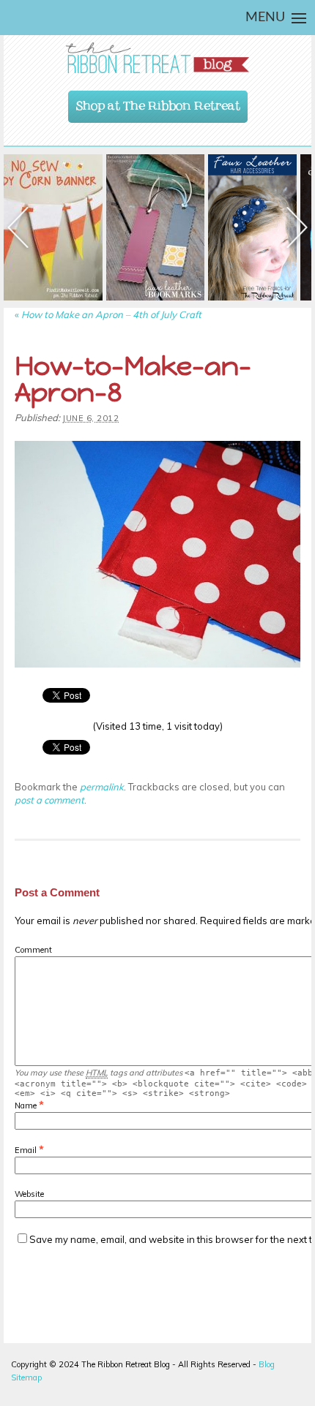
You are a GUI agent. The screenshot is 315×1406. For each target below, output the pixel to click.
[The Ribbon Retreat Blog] (157, 58)
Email (26, 1150)
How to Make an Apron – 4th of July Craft (108, 314)
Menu (265, 17)
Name (26, 1105)
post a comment (49, 800)
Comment (33, 950)
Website (29, 1194)
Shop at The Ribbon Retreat (158, 102)
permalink (102, 787)
